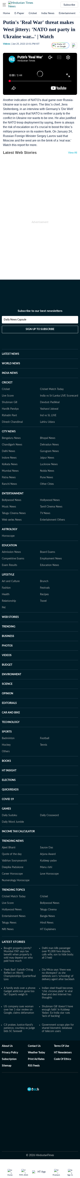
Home (6, 13)
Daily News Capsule (15, 319)
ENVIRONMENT (11, 674)
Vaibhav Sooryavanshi (14, 860)
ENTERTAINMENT (12, 493)
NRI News (8, 929)
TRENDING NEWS (13, 841)
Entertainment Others (52, 520)
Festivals (45, 588)
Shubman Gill (9, 402)
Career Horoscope (12, 874)
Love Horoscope (49, 874)
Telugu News (9, 922)
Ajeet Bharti (8, 847)
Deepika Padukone (12, 867)
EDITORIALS (9, 703)
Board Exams (47, 552)
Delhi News (8, 451)
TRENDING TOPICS (13, 890)
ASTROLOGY (9, 529)
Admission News (11, 552)
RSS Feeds (34, 1065)
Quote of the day (12, 854)
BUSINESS (8, 636)
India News (47, 13)
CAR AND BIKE (11, 712)
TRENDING (8, 626)
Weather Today (36, 1052)
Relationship (9, 601)
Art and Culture (11, 581)
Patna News (9, 477)
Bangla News (47, 916)
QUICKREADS (10, 789)
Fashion (6, 588)
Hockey (6, 745)
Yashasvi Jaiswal (49, 409)
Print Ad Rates (36, 1059)
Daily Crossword (49, 815)
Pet (4, 607)
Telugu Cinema (48, 909)
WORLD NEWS (11, 363)
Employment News (51, 558)
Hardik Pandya (10, 409)
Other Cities (47, 484)
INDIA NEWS (10, 373)
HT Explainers (48, 929)
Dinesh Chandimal (12, 422)
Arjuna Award (48, 854)
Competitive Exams (13, 558)
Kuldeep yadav (48, 860)
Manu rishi (46, 867)
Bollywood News (11, 500)
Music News (9, 506)
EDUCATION (9, 545)
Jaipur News (47, 458)
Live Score (8, 395)
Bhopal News (47, 438)
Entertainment (67, 13)
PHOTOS (7, 645)
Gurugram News (49, 451)
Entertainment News (13, 916)
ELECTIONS (9, 780)
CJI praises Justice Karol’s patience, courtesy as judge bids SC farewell (19, 1028)
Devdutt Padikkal (50, 402)
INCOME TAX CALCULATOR (18, 831)
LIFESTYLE (8, 574)
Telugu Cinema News (14, 513)
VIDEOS (7, 655)
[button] (4, 4)
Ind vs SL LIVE (48, 415)
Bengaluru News (11, 438)
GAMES (6, 809)
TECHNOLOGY (11, 722)
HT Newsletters (63, 1052)
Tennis (43, 745)
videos (6, 44)
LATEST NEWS (10, 354)
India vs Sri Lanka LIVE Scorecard (59, 395)
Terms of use (61, 1046)
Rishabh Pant (9, 415)
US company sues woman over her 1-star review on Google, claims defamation (19, 1009)
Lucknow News (49, 464)
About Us (7, 1046)
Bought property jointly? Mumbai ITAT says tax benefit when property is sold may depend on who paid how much (18, 954)
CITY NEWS (9, 431)
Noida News (47, 471)
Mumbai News (10, 471)
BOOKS (6, 761)
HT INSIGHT (9, 770)
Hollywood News (50, 500)
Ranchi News (9, 484)
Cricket (33, 13)
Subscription (9, 1059)
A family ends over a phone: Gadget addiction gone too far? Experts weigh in (20, 991)
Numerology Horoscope (15, 880)
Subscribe (69, 4)
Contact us (34, 1046)
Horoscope (8, 536)
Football (44, 738)
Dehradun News (49, 444)
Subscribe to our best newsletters (40, 310)
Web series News (12, 520)
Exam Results (9, 565)
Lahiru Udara (47, 422)
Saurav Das (46, 847)
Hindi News (46, 922)
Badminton (8, 738)
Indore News (9, 458)
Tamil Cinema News (51, 506)
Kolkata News (9, 464)
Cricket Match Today (52, 389)
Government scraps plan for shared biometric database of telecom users (58, 1028)
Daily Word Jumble (13, 822)
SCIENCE (7, 684)
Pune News (46, 477)
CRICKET (7, 382)
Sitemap (6, 1065)
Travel (43, 601)
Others (6, 751)
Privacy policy (10, 1052)
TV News (45, 513)
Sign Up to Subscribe (40, 329)
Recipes (44, 594)
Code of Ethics (62, 1059)
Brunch (44, 581)
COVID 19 (8, 799)
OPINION (7, 693)
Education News (49, 565)
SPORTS (7, 731)
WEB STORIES (10, 617)
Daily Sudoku (9, 815)
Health (5, 594)
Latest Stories (13, 941)
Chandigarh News (12, 444)
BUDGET (7, 665)
